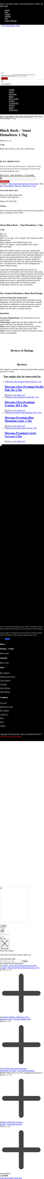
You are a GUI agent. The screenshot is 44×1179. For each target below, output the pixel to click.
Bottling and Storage (7, 677)
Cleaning (14, 103)
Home (11, 90)
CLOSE (3, 926)
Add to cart (4, 181)
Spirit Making (5, 688)
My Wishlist (4, 711)
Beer (11, 96)
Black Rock (33, 184)
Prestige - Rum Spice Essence (11, 1124)
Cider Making (5, 680)
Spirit (12, 105)
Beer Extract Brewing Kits (24, 116)
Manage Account (6, 707)
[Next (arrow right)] (3, 936)
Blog (6, 12)
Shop (11, 92)
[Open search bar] (2, 74)
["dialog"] (22, 1058)
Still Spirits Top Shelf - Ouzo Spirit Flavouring (17, 1071)
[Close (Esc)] (8, 934)
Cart (6, 19)
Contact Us (4, 714)
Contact (7, 14)
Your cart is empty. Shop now (11, 1178)
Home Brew (26, 186)
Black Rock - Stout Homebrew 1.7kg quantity (17, 175)
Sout (34, 186)
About (7, 10)
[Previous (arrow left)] (1, 936)
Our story (3, 703)
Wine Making (5, 692)
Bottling (13, 99)
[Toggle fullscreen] (3, 934)
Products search (7, 76)
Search (4, 78)
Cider (12, 101)
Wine (11, 108)
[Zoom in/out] (1, 934)
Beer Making (9, 116)
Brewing (18, 186)
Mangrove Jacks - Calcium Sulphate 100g (15, 1019)
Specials (13, 110)
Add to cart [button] (21, 395)
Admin (2, 726)
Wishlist (8, 16)
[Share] (6, 934)
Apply (25, 961)
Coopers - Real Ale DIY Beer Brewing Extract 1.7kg (19, 968)
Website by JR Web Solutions (11, 736)
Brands (13, 94)
